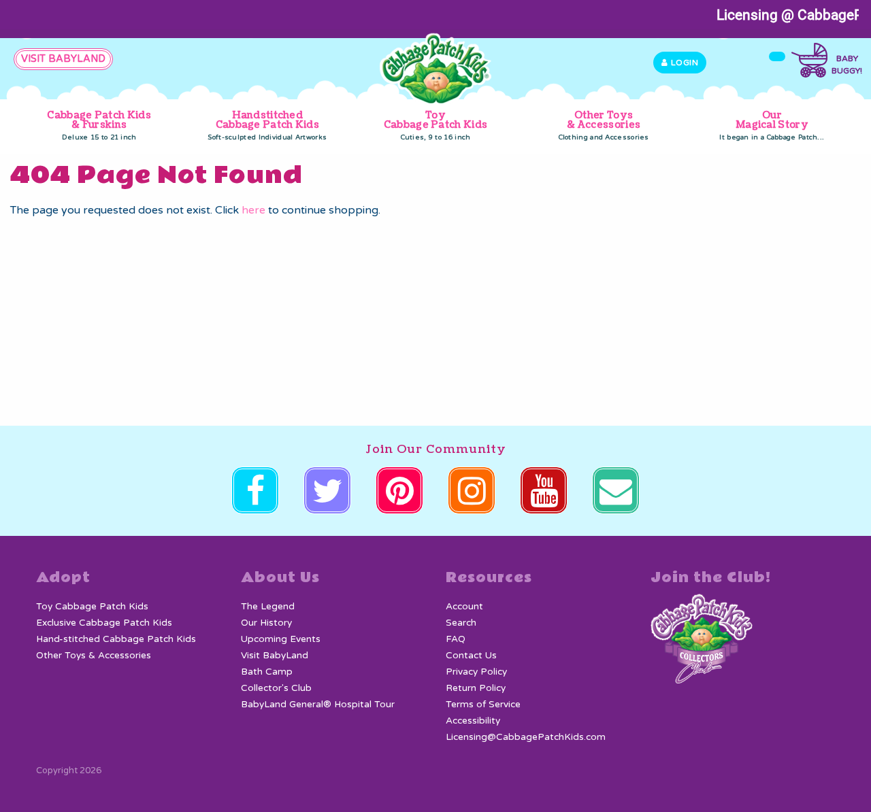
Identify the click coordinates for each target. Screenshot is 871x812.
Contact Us (471, 655)
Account (464, 606)
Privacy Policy (476, 671)
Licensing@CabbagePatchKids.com (526, 737)
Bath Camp (267, 671)
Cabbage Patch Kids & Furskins (98, 125)
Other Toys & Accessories (604, 125)
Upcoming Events (281, 639)
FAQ (455, 639)
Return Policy (476, 688)
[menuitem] (99, 126)
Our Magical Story (771, 125)
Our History (266, 623)
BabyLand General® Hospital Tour (318, 704)
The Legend (268, 606)
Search (461, 623)
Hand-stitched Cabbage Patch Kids (116, 639)
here (253, 210)
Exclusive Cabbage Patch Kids (104, 623)
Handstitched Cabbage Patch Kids (267, 125)
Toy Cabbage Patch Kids (435, 125)
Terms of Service (483, 704)
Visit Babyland (63, 59)
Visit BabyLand (274, 655)
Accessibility (473, 720)
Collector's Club (276, 688)
